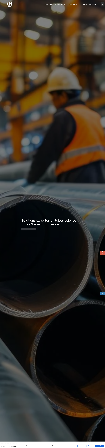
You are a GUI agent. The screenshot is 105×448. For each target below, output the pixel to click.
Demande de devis (27, 229)
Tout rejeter (90, 445)
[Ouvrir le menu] (102, 4)
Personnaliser (81, 445)
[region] (52, 445)
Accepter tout (99, 445)
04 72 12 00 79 (93, 4)
